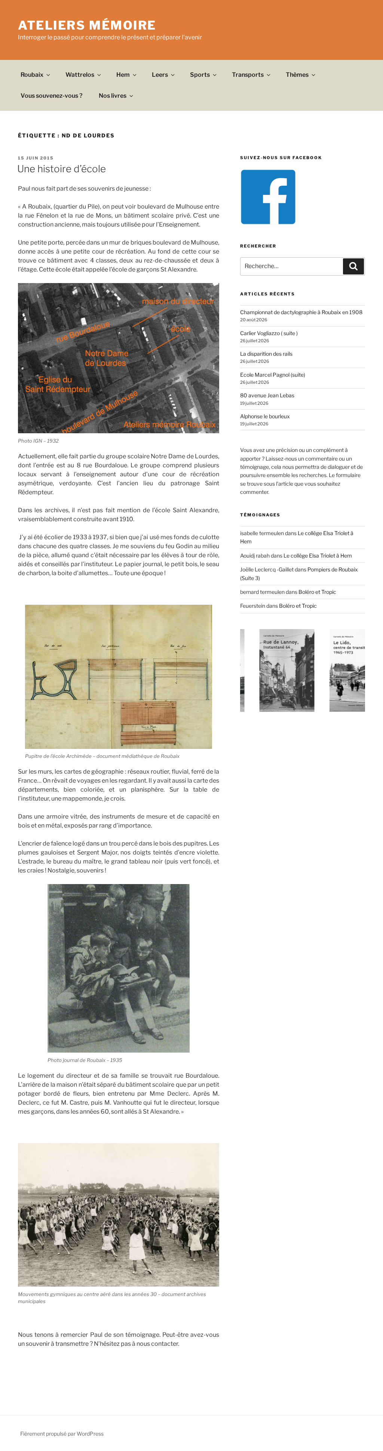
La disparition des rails (266, 353)
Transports (248, 74)
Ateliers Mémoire (87, 25)
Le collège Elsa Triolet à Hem (318, 555)
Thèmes (297, 74)
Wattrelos (79, 74)
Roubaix (32, 74)
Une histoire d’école (61, 168)
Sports (200, 74)
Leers (160, 74)
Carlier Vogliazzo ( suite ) (269, 333)
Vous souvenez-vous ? (52, 95)
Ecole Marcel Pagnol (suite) (272, 374)
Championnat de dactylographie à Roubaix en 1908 (301, 312)
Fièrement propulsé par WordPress (62, 1433)
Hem (123, 74)
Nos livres (112, 95)
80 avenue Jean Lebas (267, 395)
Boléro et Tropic (317, 592)
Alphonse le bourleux (265, 416)
